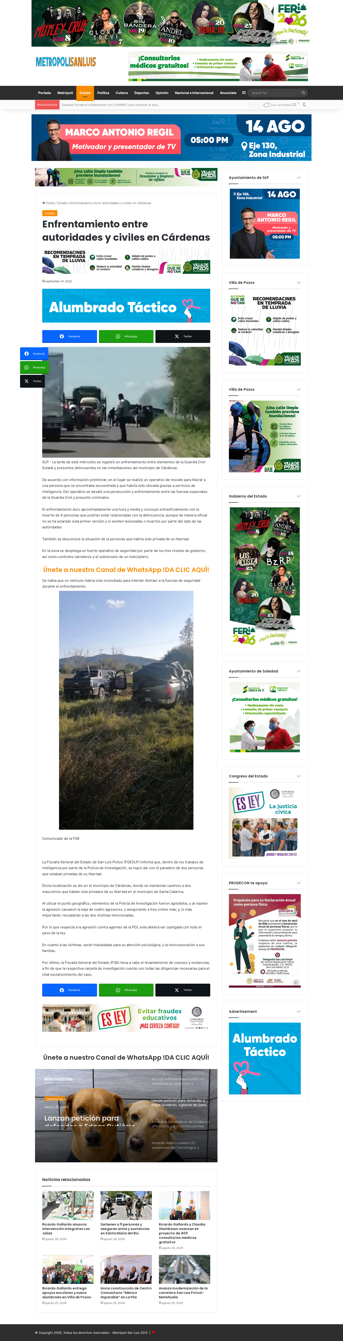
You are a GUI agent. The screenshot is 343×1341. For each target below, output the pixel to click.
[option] (126, 1115)
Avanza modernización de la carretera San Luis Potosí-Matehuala (183, 1292)
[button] (126, 402)
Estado (85, 93)
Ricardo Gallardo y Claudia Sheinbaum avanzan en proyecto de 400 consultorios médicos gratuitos (182, 1233)
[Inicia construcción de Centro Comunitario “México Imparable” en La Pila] (126, 1269)
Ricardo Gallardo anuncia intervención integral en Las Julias (66, 1229)
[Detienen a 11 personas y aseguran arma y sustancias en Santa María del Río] (126, 1205)
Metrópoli (65, 93)
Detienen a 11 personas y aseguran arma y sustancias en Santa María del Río (125, 1229)
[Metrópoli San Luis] (66, 61)
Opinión (162, 93)
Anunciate (228, 93)
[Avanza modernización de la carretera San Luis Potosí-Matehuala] (184, 1269)
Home (50, 203)
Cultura (122, 93)
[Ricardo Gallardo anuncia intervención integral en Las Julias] (68, 1205)
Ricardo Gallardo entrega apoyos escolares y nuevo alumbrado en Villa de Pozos (66, 1292)
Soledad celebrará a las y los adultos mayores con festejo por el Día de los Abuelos (122, 105)
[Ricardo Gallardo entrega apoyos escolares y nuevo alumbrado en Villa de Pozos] (68, 1269)
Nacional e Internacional (194, 93)
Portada (44, 93)
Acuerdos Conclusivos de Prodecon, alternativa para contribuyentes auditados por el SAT (91, 1118)
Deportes (141, 93)
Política (103, 93)
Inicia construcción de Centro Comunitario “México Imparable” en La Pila (126, 1292)
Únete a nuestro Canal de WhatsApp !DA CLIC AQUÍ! (126, 569)
